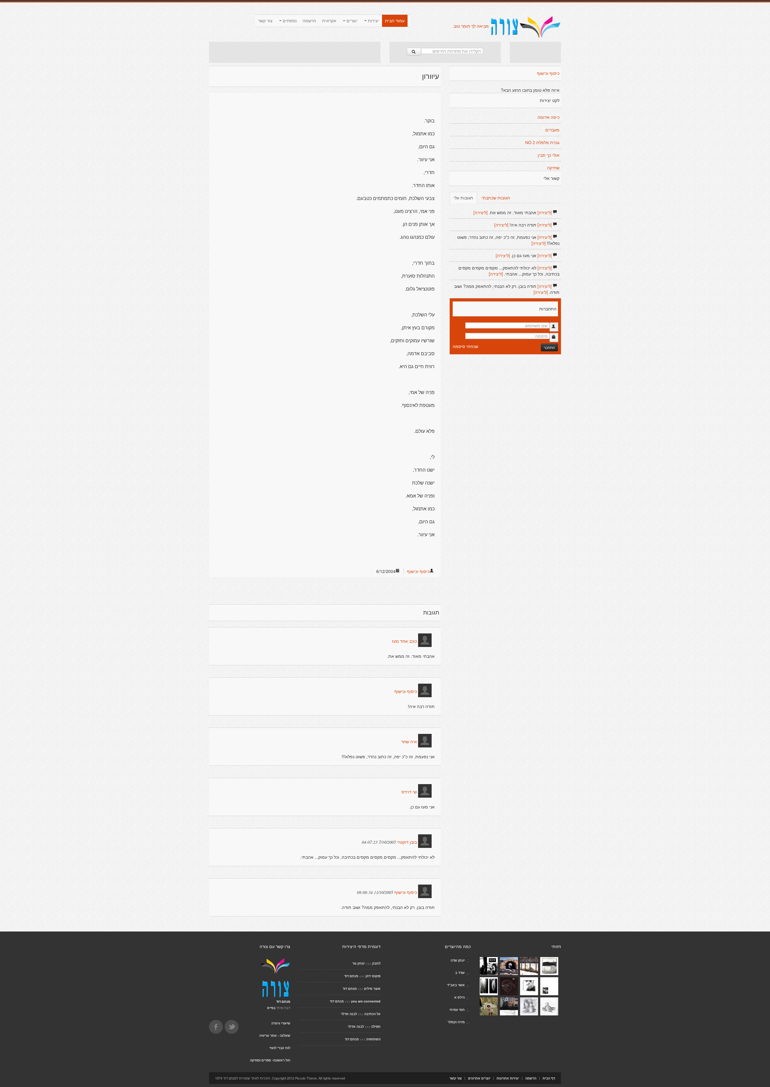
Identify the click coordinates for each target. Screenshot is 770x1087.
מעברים (552, 130)
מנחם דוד (351, 976)
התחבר (549, 347)
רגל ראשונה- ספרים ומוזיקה (270, 1060)
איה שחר (409, 741)
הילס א (459, 997)
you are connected (365, 1001)
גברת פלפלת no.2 (542, 142)
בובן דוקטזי (407, 842)
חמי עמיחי (457, 1009)
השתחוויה (373, 1039)
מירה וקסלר (456, 1022)
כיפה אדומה (548, 117)
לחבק (376, 963)
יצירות (373, 20)
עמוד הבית (395, 20)
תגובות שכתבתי (496, 198)
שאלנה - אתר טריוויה (274, 1035)
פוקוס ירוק (372, 976)
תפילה (375, 1026)
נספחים (289, 20)
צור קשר (265, 20)
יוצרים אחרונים (479, 1078)
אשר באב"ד (456, 985)
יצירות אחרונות (508, 1078)
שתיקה (553, 167)
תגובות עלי (463, 198)
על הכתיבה (372, 1014)
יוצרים (351, 20)
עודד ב (460, 972)
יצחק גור (358, 963)
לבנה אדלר (349, 1014)
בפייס (271, 1007)
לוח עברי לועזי (280, 1047)
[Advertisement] (295, 52)
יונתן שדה (458, 960)
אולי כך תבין (548, 155)
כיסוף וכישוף (418, 571)
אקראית (329, 20)
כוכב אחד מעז (404, 641)
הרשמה (309, 20)
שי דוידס (409, 792)
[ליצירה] (544, 212)
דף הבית (549, 1078)
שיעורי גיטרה (280, 1023)
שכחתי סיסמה (465, 346)
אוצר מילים (372, 988)
